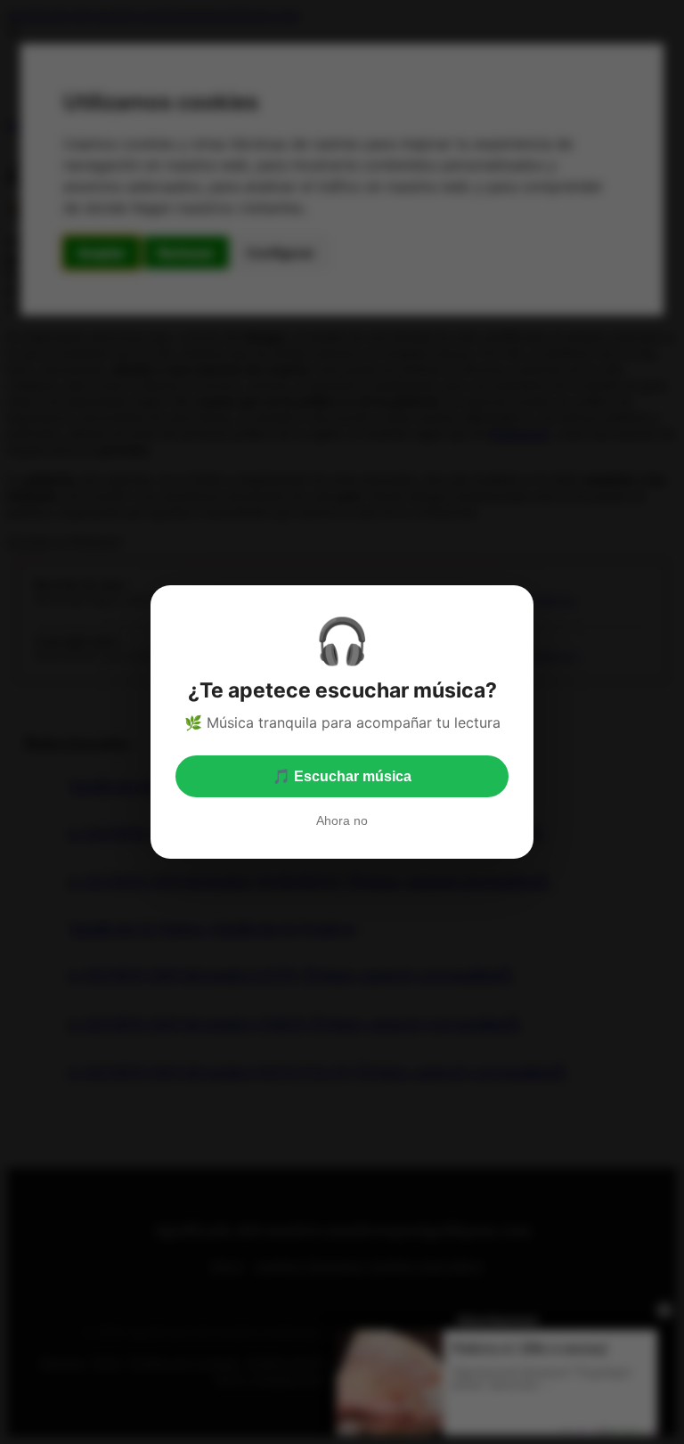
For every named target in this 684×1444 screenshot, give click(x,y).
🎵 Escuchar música (342, 776)
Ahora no (342, 820)
